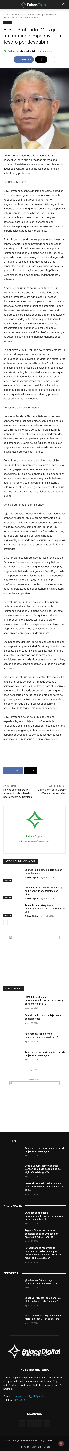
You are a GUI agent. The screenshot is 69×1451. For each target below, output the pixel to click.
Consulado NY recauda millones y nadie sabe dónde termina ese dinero (43, 891)
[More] (51, 59)
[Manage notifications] (61, 1443)
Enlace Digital (28, 50)
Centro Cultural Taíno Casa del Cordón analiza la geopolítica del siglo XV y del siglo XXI (43, 1169)
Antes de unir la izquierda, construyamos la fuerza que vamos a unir (45, 908)
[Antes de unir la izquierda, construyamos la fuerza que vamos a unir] (12, 910)
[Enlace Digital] (34, 5)
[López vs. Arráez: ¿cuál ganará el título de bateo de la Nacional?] (12, 1303)
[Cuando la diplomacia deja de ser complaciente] (12, 875)
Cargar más (33, 1069)
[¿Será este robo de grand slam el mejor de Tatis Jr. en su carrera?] (12, 1320)
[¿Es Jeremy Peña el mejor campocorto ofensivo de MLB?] (12, 1038)
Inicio (5, 14)
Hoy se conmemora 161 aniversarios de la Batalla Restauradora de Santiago (17, 793)
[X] (40, 847)
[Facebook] (28, 847)
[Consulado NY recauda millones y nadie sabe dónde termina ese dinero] (12, 892)
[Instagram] (34, 847)
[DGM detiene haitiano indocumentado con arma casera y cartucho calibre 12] (12, 1002)
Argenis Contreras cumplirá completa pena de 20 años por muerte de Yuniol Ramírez (41, 1233)
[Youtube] (47, 1423)
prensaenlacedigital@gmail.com (31, 1396)
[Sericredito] (34, 938)
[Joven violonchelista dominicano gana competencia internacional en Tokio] (12, 1188)
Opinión (15, 14)
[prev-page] (5, 922)
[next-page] (11, 922)
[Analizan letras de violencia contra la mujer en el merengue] (12, 1057)
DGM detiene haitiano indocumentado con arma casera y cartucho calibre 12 (44, 1000)
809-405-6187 (21, 1400)
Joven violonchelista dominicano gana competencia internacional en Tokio (44, 1186)
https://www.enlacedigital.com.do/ (34, 841)
